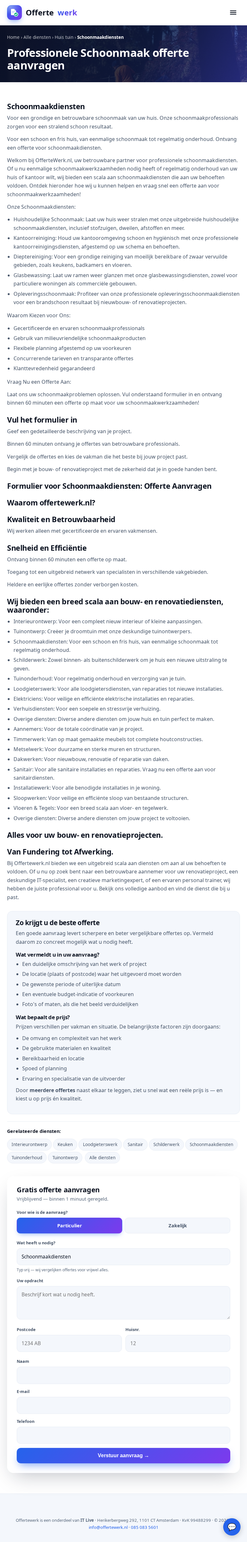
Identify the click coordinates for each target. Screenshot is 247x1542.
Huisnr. (132, 1329)
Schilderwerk (166, 1144)
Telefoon (25, 1421)
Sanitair (135, 1144)
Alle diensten (37, 37)
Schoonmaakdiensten (211, 1144)
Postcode (26, 1329)
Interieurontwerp (29, 1144)
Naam (23, 1361)
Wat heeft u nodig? (36, 1243)
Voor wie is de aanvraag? (42, 1212)
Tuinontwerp (65, 1158)
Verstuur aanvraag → (123, 1455)
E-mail (23, 1391)
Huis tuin (64, 37)
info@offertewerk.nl (108, 1527)
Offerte (51, 12)
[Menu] (233, 12)
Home (13, 37)
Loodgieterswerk (100, 1144)
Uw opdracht (30, 1281)
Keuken (65, 1144)
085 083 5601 (145, 1527)
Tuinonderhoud (27, 1158)
